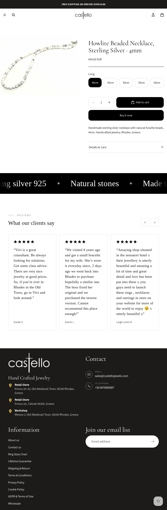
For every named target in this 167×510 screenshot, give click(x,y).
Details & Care (98, 147)
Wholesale (14, 503)
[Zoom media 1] (39, 65)
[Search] (13, 14)
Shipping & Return (19, 468)
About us (13, 440)
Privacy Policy (16, 482)
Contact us (14, 447)
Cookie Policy (16, 489)
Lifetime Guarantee (19, 461)
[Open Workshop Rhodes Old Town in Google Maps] (10, 411)
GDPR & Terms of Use (20, 496)
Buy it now (126, 115)
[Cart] (162, 14)
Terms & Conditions (20, 475)
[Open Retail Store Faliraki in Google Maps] (10, 400)
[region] (83, 282)
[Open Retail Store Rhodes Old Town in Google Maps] (10, 385)
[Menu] (4, 15)
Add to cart (142, 102)
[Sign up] (152, 441)
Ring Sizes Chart (17, 454)
